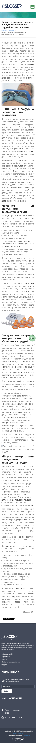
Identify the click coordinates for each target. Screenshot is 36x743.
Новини (11, 30)
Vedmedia (27, 735)
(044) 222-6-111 (12, 711)
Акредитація (6, 657)
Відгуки (4, 665)
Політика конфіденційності (11, 662)
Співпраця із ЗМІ (7, 654)
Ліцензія (4, 659)
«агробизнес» (18, 733)
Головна (4, 30)
